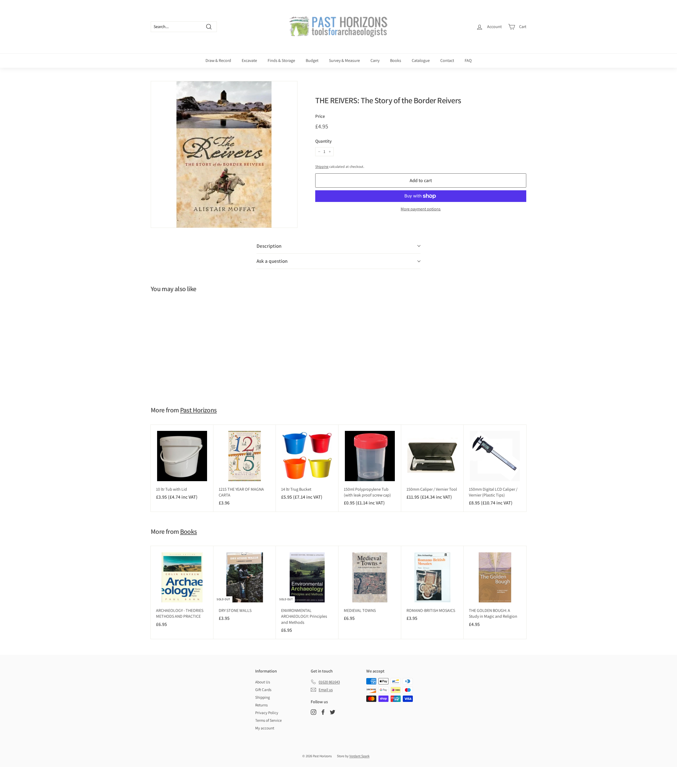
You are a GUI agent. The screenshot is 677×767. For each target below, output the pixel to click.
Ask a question (272, 261)
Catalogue (421, 60)
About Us (262, 681)
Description (269, 246)
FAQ (468, 60)
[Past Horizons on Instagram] (313, 712)
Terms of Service (268, 720)
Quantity (323, 141)
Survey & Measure (344, 60)
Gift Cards (263, 689)
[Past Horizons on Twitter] (332, 712)
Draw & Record (218, 60)
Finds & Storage (281, 60)
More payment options (421, 209)
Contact (447, 60)
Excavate (249, 60)
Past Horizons (198, 409)
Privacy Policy (266, 712)
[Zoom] (224, 154)
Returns (261, 704)
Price (320, 116)
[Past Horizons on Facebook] (323, 712)
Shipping (321, 166)
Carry (374, 60)
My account (264, 727)
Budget (312, 60)
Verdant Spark (359, 756)
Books (395, 60)
